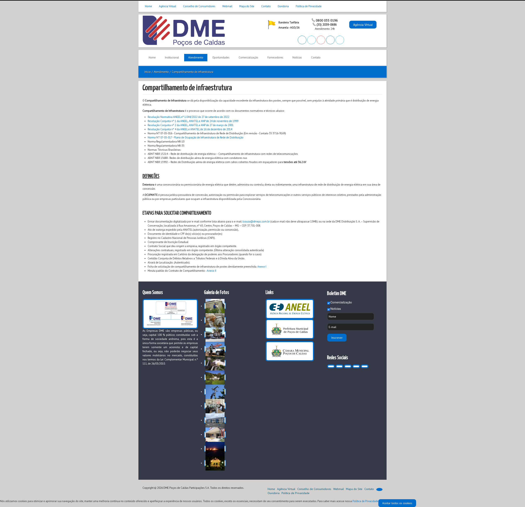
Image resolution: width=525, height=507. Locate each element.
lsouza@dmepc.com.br (256, 221)
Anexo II (211, 270)
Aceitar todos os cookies (397, 503)
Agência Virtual (167, 6)
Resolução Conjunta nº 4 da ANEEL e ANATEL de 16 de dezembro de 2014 (190, 129)
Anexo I (261, 266)
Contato (266, 6)
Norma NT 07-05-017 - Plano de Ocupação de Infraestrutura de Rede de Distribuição (195, 137)
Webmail (227, 6)
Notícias (335, 308)
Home (148, 6)
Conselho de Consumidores (199, 6)
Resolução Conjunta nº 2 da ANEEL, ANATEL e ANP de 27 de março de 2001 (191, 125)
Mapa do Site (246, 6)
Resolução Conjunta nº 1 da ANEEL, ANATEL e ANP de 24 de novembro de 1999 (193, 121)
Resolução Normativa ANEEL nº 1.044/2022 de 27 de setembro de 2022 (188, 117)
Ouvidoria (283, 6)
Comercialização (341, 302)
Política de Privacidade (309, 6)
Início (148, 72)
